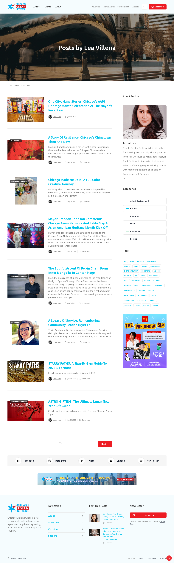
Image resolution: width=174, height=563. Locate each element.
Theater (152, 300)
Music (136, 286)
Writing (146, 305)
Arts (132, 261)
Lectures (156, 281)
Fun (125, 281)
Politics (142, 290)
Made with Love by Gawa (18, 558)
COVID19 (127, 266)
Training (127, 305)
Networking (147, 286)
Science (153, 295)
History (147, 281)
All (125, 261)
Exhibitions (146, 271)
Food (143, 276)
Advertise (96, 6)
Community (151, 261)
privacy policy (151, 558)
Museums (127, 286)
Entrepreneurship (131, 271)
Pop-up (151, 290)
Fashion (157, 271)
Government (135, 281)
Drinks (144, 266)
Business (140, 261)
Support (135, 6)
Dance (136, 266)
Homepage (163, 558)
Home (9, 86)
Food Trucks (153, 276)
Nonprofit (159, 286)
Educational (155, 266)
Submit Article (109, 6)
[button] (37, 6)
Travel (137, 305)
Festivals (127, 276)
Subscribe (159, 6)
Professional (129, 295)
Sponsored (141, 300)
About (58, 6)
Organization (129, 290)
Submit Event (123, 6)
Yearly (155, 305)
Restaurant (142, 295)
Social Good (129, 300)
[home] (16, 7)
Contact (141, 558)
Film (136, 276)
